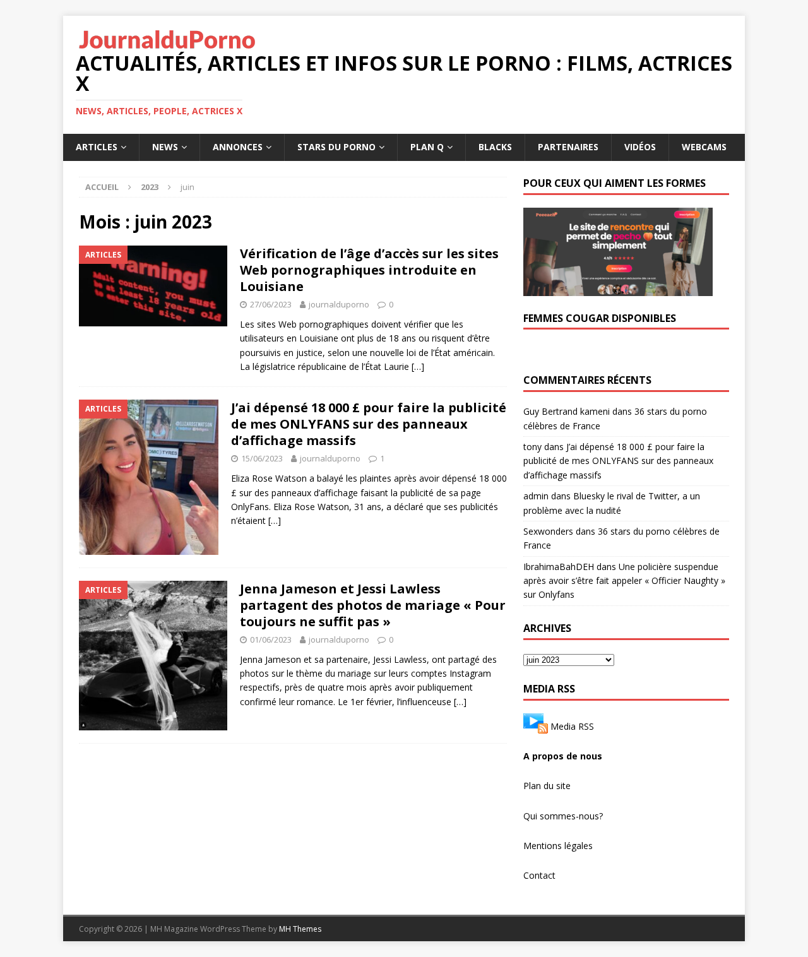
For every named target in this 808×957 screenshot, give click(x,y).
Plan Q (427, 147)
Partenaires (568, 147)
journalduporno (339, 304)
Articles (96, 147)
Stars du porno (336, 147)
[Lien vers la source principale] (535, 726)
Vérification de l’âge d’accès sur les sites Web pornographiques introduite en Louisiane (369, 270)
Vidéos (640, 147)
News (165, 147)
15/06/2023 (262, 458)
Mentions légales (558, 846)
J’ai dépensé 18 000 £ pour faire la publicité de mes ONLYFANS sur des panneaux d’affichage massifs (368, 424)
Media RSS (572, 726)
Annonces (238, 147)
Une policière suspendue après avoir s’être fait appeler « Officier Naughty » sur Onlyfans (624, 581)
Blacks (495, 147)
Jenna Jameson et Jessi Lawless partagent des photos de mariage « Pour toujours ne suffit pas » (373, 605)
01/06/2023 (271, 639)
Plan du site (547, 786)
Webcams (704, 147)
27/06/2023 (271, 304)
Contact (539, 875)
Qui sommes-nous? (563, 816)
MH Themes (300, 929)
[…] (418, 366)
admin (536, 496)
